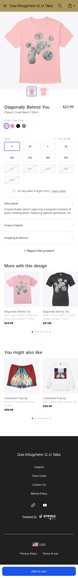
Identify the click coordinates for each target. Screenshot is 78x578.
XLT (30, 168)
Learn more (59, 191)
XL (66, 146)
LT (12, 168)
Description (11, 203)
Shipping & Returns (16, 237)
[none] (62, 138)
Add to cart (39, 571)
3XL (30, 157)
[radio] (12, 146)
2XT (48, 168)
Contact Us (39, 484)
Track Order (39, 475)
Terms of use (50, 553)
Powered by (29, 516)
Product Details (13, 225)
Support (39, 466)
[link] (22, 289)
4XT (12, 180)
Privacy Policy (28, 553)
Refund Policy (39, 493)
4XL (48, 157)
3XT (66, 168)
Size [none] (7, 139)
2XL (12, 157)
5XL (66, 157)
